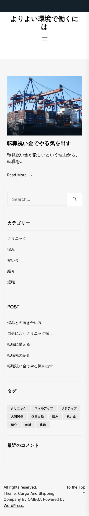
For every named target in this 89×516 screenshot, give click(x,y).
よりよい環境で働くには (44, 23)
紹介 (11, 271)
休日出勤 (38, 416)
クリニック (16, 238)
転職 (28, 425)
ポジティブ (69, 408)
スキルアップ (44, 408)
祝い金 (13, 260)
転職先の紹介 (18, 355)
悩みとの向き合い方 (24, 322)
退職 (11, 282)
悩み (11, 249)
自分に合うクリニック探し (30, 333)
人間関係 (17, 416)
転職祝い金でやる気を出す (30, 366)
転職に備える (18, 344)
